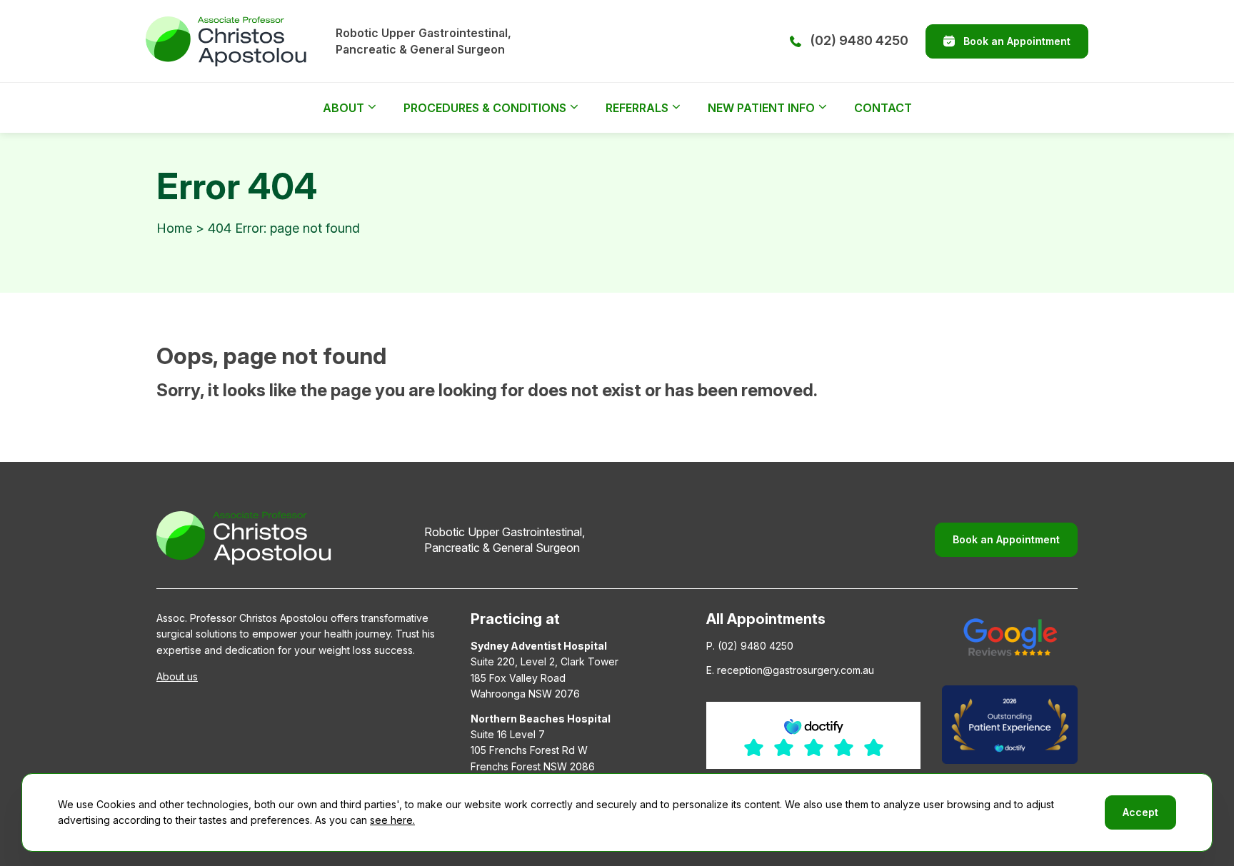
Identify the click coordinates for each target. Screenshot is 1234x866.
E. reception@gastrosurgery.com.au (790, 670)
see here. (392, 820)
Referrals (637, 108)
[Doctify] (1010, 724)
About (343, 108)
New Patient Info (761, 108)
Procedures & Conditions (484, 108)
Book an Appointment (1016, 41)
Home (174, 228)
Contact (883, 108)
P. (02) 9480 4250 (749, 646)
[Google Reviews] (1010, 637)
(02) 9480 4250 (859, 40)
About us (177, 676)
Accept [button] (1140, 812)
